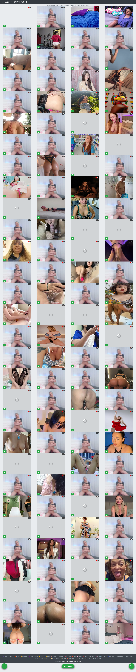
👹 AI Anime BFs (71, 658)
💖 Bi (97, 656)
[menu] (4, 666)
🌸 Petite (79, 656)
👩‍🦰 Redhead (68, 656)
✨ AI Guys (63, 658)
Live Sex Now (68, 666)
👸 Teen (48, 656)
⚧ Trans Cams (119, 656)
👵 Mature (41, 656)
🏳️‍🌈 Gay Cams (111, 656)
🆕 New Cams (102, 656)
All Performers (75, 661)
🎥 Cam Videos (80, 658)
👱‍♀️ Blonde (53, 656)
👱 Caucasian (24, 656)
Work (67, 661)
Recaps (70, 661)
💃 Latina (17, 656)
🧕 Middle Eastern (33, 656)
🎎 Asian (5, 656)
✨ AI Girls (46, 658)
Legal (80, 661)
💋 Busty (85, 656)
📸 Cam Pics (88, 658)
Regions (63, 661)
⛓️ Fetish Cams (39, 658)
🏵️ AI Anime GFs (55, 658)
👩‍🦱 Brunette (60, 656)
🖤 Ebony (11, 656)
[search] (131, 666)
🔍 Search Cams (97, 658)
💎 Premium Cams (128, 656)
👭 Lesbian (91, 656)
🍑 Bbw (74, 656)
